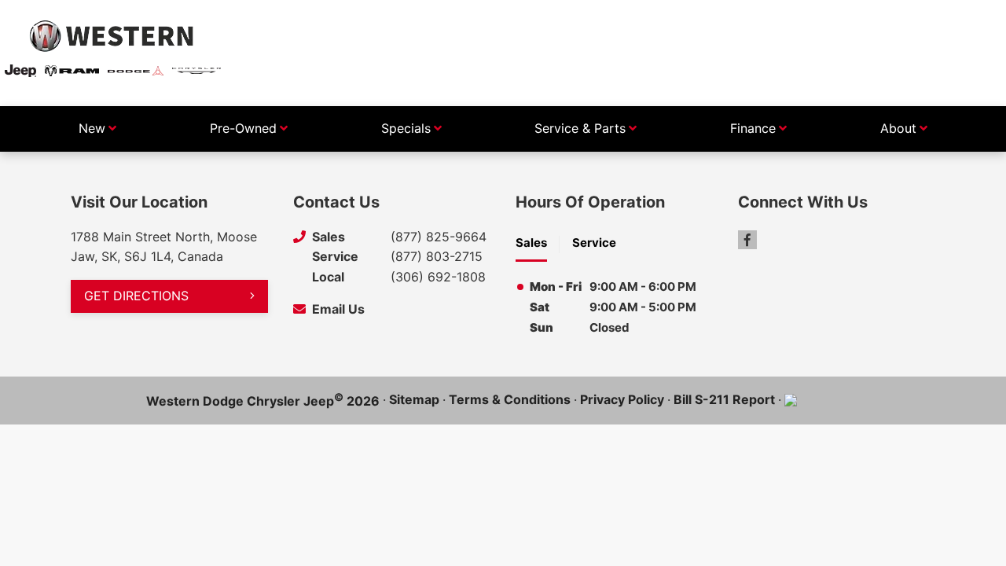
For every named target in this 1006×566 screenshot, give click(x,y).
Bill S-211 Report (724, 399)
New (92, 128)
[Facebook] (747, 239)
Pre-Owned (243, 128)
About (898, 128)
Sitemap (414, 399)
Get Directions (136, 295)
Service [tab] (594, 242)
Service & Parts (580, 128)
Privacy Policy (622, 399)
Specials (406, 128)
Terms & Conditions (510, 399)
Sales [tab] (531, 242)
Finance (753, 128)
